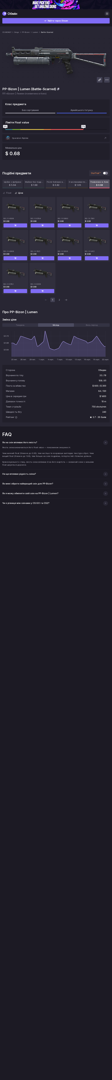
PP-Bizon (26, 32)
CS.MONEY (6, 32)
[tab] (20, 325)
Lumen (35, 32)
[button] (56, 138)
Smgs (16, 32)
